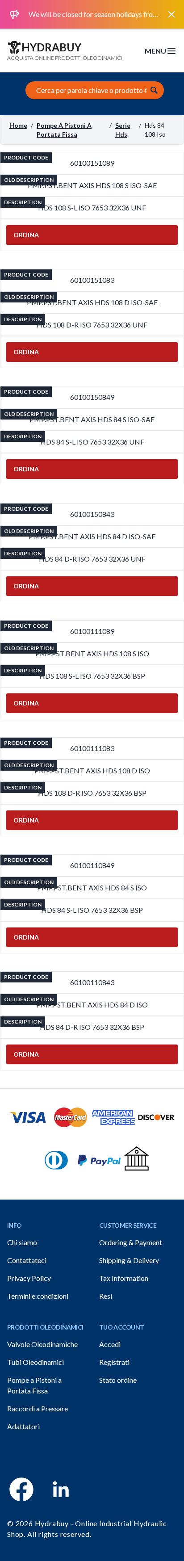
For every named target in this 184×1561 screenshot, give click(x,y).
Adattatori (23, 1426)
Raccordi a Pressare (37, 1408)
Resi (105, 1296)
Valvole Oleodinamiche (42, 1344)
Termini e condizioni (37, 1296)
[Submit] (154, 90)
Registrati (114, 1362)
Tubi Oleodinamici (35, 1362)
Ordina (26, 235)
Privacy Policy (29, 1278)
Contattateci (26, 1260)
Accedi (110, 1344)
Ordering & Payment (130, 1242)
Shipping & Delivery (129, 1260)
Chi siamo (22, 1242)
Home (18, 125)
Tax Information (123, 1278)
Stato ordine (118, 1380)
